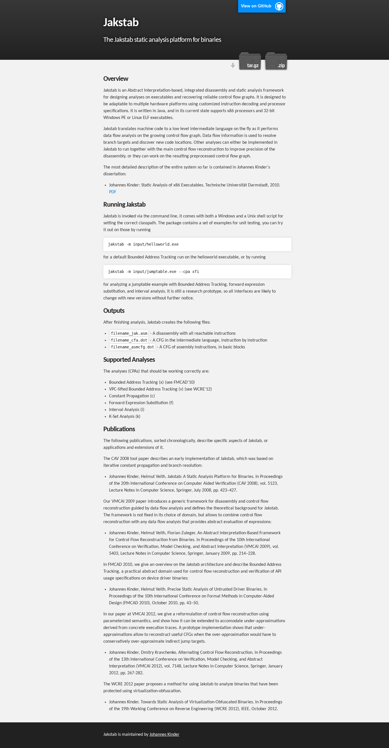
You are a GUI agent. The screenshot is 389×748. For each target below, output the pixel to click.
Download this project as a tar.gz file (250, 61)
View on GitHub (256, 6)
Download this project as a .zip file (275, 61)
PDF (112, 192)
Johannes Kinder (164, 734)
